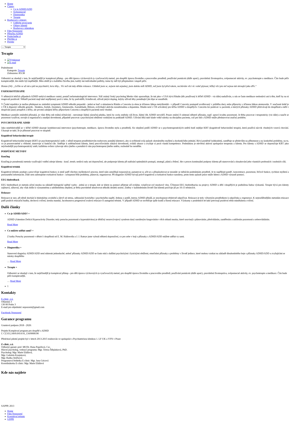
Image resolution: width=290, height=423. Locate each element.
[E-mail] (11, 62)
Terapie (21, 70)
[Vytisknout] (13, 60)
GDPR (10, 419)
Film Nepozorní (14, 413)
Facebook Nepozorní (11, 312)
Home (10, 411)
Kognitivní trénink (16, 416)
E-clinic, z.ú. (7, 299)
